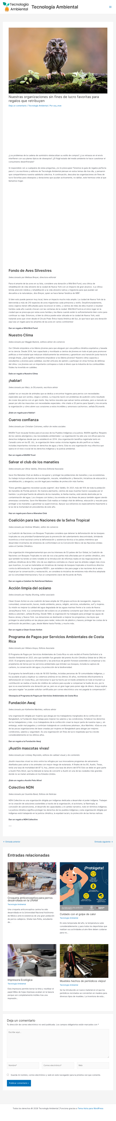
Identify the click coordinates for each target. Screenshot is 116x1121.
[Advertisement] (58, 131)
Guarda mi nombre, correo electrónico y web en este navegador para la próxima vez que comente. (56, 1075)
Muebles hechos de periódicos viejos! (83, 980)
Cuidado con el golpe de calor (78, 914)
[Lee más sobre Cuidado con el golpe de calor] (84, 886)
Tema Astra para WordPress (90, 1108)
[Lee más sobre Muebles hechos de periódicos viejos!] (84, 961)
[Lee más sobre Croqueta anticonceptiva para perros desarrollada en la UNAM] (32, 878)
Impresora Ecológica (20, 979)
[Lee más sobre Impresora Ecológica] (32, 960)
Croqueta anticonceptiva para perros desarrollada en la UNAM (30, 899)
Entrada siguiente (104, 842)
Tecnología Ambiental (54, 7)
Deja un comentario (17, 106)
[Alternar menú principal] (110, 7)
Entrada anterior (11, 842)
